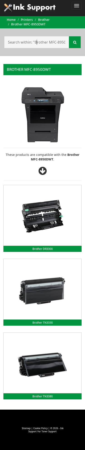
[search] (75, 42)
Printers (27, 19)
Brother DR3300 (42, 249)
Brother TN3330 (42, 323)
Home (11, 19)
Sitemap (26, 428)
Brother (44, 19)
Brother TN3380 (42, 396)
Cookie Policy (40, 428)
